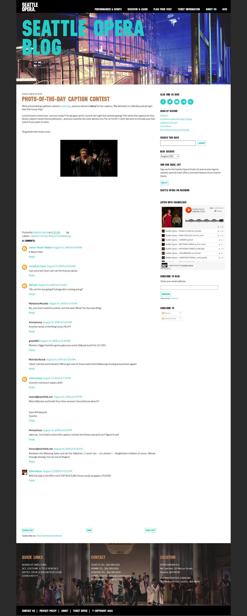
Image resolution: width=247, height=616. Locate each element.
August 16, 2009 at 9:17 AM (63, 303)
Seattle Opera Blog (83, 37)
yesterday (65, 106)
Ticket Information (189, 9)
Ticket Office (80, 611)
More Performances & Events (174, 130)
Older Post (150, 530)
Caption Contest (39, 236)
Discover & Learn (138, 9)
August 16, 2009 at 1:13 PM (57, 378)
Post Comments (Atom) (49, 535)
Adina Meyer (35, 471)
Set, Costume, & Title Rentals (40, 568)
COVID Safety (30, 575)
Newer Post (28, 530)
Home (89, 530)
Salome (164, 115)
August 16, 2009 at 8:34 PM (57, 430)
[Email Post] (67, 232)
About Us (211, 9)
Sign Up (164, 183)
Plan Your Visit (163, 9)
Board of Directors (34, 564)
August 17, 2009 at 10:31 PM (57, 471)
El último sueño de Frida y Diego (176, 119)
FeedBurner (174, 298)
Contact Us (28, 611)
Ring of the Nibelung (60, 236)
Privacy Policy (48, 611)
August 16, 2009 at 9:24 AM (57, 322)
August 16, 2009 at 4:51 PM (68, 397)
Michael (33, 285)
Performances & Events (108, 9)
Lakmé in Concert (169, 122)
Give (224, 9)
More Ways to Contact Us (106, 579)
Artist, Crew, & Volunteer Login (42, 572)
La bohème (165, 126)
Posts (167, 313)
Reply (32, 256)
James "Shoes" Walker (40, 247)
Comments (170, 318)
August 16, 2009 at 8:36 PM (68, 449)
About (64, 611)
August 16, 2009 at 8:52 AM (61, 266)
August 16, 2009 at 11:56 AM (60, 359)
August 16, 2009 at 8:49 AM (67, 247)
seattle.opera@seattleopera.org (117, 575)
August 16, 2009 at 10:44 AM (55, 341)
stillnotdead (35, 378)
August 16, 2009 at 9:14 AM (52, 285)
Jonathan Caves (37, 266)
